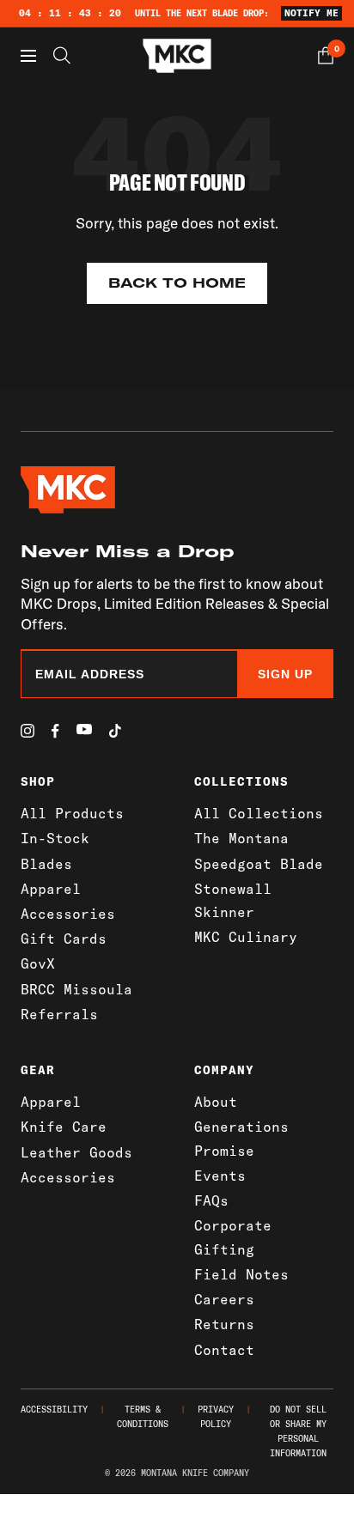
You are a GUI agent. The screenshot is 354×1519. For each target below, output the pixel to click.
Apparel (51, 888)
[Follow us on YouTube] (84, 729)
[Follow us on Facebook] (55, 731)
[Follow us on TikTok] (115, 731)
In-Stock (55, 838)
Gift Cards (64, 938)
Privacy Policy (216, 1417)
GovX (38, 963)
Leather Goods (76, 1152)
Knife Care (64, 1126)
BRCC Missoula (76, 989)
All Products (72, 813)
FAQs (211, 1200)
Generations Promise (241, 1138)
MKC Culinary (245, 936)
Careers (224, 1299)
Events (220, 1175)
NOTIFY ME (311, 13)
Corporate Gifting (233, 1237)
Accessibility (54, 1409)
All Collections (258, 813)
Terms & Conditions (142, 1417)
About (215, 1101)
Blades (46, 863)
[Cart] (325, 55)
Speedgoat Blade (258, 863)
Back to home (177, 283)
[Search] (61, 55)
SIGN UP (285, 674)
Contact (224, 1349)
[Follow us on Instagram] (27, 731)
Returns (224, 1324)
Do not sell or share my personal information (298, 1431)
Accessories (68, 913)
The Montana (241, 838)
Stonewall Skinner (233, 900)
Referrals (59, 1014)
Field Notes (241, 1274)
